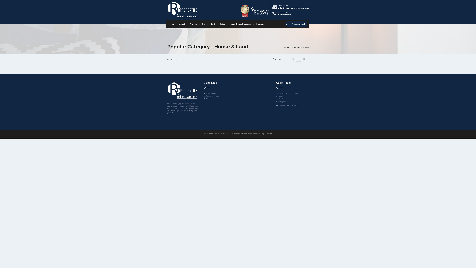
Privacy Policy (246, 134)
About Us (208, 98)
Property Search (281, 59)
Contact (260, 24)
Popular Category (300, 48)
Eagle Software (266, 134)
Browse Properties (212, 94)
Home (171, 24)
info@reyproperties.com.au (293, 7)
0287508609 (284, 14)
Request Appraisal (212, 96)
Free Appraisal (298, 24)
